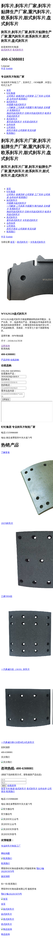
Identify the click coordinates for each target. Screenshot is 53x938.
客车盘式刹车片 (14, 122)
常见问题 (31, 130)
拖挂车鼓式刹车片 (15, 113)
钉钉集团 (11, 93)
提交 (4, 786)
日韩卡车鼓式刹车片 (34, 113)
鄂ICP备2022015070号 (11, 894)
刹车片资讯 (12, 130)
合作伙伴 (13, 99)
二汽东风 (20, 107)
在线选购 (14, 360)
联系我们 (22, 99)
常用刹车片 (14, 110)
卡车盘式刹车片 (30, 122)
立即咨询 (5, 346)
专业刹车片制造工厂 (11, 846)
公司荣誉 (29, 96)
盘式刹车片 (18, 50)
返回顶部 (5, 876)
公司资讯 (11, 127)
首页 (9, 90)
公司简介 (11, 96)
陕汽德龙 (38, 107)
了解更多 (5, 452)
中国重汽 (29, 107)
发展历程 (20, 96)
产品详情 (5, 360)
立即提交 (5, 399)
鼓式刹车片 (6, 50)
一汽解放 (11, 107)
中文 (3, 68)
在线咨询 (11, 785)
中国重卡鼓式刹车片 (16, 104)
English (9, 68)
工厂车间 (38, 96)
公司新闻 (22, 130)
